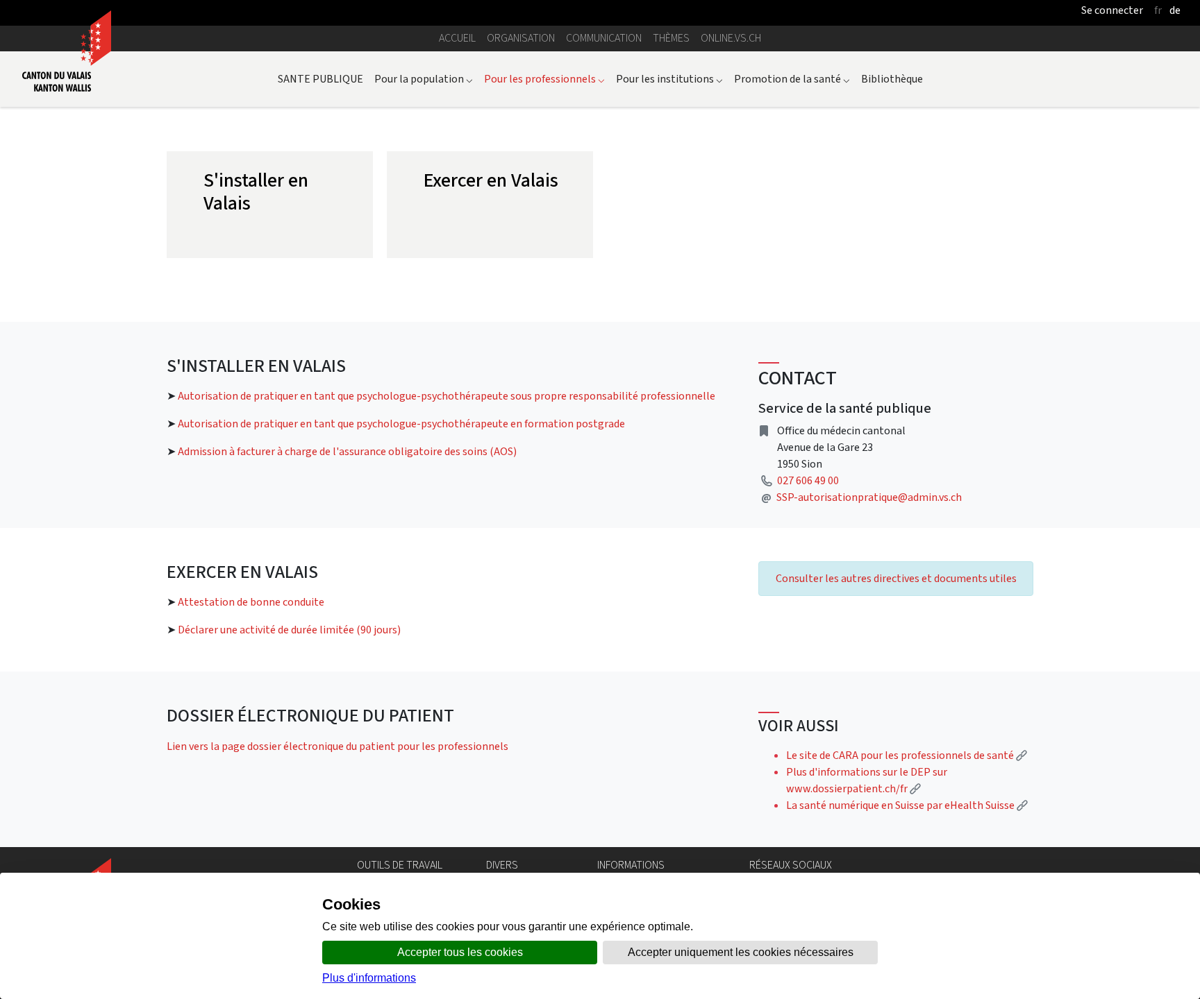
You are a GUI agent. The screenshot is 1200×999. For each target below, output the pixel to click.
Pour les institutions (669, 78)
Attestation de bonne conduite (251, 602)
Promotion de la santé (792, 78)
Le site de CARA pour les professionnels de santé (906, 755)
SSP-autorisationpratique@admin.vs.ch (869, 497)
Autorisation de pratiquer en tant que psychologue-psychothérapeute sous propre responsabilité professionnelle (446, 395)
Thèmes (671, 38)
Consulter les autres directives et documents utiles (896, 578)
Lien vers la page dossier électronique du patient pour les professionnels (337, 746)
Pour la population (423, 78)
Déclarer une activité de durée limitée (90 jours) (289, 629)
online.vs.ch (731, 38)
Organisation (521, 38)
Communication (604, 38)
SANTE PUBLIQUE (320, 78)
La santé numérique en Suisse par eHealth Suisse (907, 805)
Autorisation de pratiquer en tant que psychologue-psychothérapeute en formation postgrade (401, 423)
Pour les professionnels (544, 78)
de (1175, 10)
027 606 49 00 (808, 480)
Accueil (457, 38)
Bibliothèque (892, 78)
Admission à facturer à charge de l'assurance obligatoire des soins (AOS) (347, 451)
